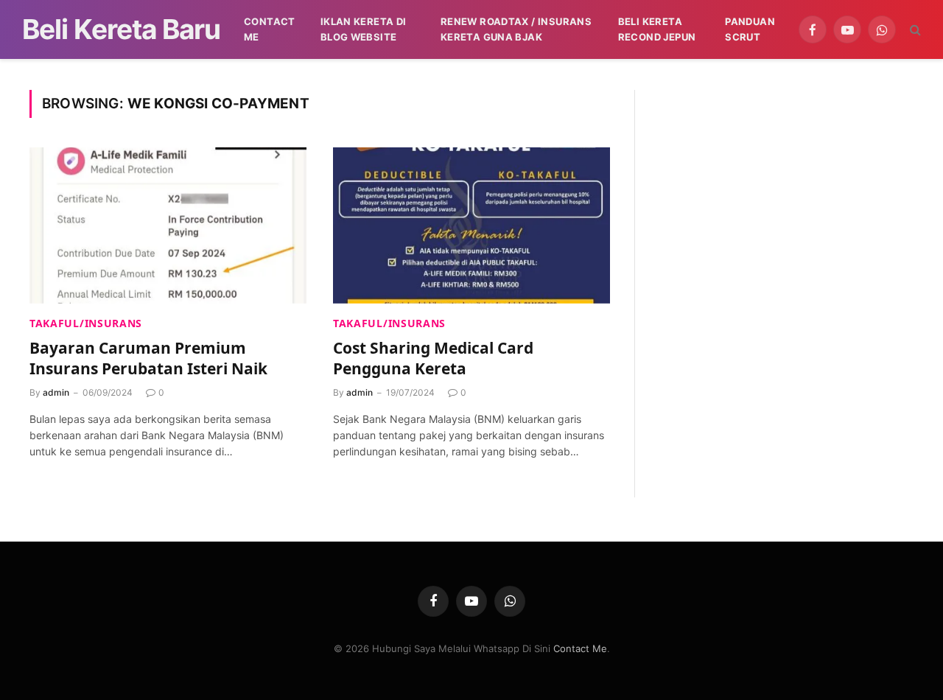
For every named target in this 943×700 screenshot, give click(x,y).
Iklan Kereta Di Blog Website (363, 29)
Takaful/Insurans (85, 323)
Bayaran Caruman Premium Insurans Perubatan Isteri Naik (148, 358)
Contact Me (269, 29)
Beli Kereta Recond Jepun (657, 29)
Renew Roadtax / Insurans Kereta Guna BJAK (516, 29)
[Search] (914, 29)
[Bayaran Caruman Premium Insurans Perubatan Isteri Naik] (167, 225)
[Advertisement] (786, 193)
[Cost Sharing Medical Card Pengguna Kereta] (471, 225)
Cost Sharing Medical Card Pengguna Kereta (433, 358)
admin (56, 392)
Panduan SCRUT (750, 29)
